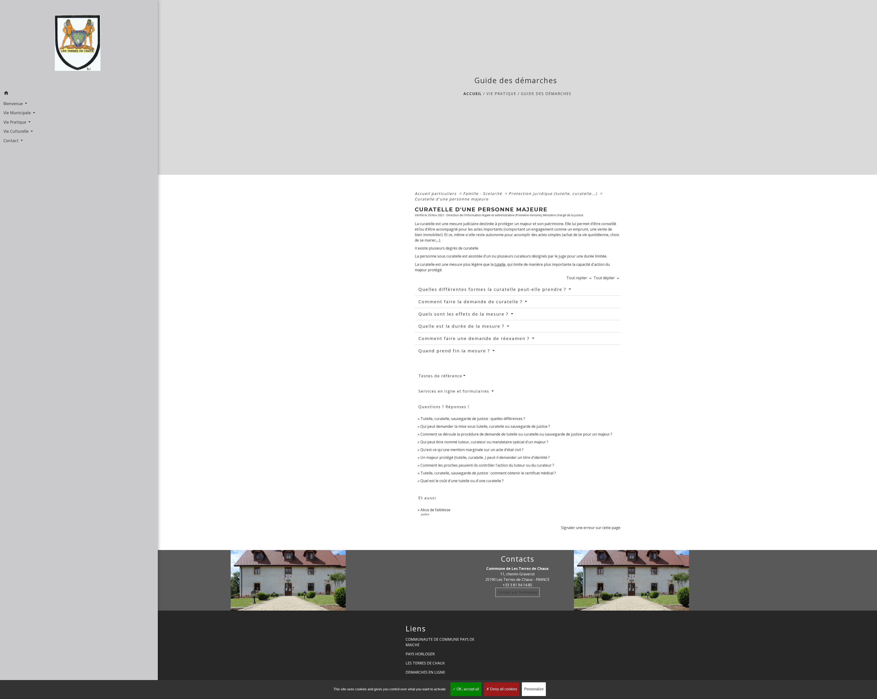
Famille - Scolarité (483, 193)
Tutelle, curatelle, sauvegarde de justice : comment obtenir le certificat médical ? (488, 473)
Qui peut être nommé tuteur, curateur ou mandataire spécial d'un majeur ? (484, 441)
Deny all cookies (503, 689)
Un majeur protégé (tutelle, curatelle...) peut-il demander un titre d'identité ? (485, 457)
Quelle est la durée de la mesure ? (462, 326)
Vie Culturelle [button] (16, 131)
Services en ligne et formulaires (454, 391)
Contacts (517, 559)
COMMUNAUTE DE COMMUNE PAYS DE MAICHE (440, 642)
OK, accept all (467, 689)
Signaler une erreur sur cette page (590, 527)
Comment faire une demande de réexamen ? (474, 338)
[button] (78, 94)
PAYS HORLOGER (420, 653)
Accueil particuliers (436, 193)
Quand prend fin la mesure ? (454, 351)
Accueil (472, 93)
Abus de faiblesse (435, 509)
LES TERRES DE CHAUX (425, 663)
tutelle (499, 264)
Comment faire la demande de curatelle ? (471, 302)
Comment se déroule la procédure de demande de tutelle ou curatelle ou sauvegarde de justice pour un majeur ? (516, 434)
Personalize (534, 689)
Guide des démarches (546, 93)
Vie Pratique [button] (15, 122)
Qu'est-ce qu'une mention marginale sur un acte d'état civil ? (471, 449)
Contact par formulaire (517, 592)
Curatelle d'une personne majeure (452, 199)
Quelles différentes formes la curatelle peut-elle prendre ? (493, 289)
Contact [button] (11, 140)
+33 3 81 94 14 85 (517, 584)
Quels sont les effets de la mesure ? (464, 314)
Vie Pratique (501, 93)
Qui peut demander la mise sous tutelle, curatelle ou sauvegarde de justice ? (485, 426)
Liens (416, 628)
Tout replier (579, 277)
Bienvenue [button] (13, 103)
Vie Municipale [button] (17, 112)
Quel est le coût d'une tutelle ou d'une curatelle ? (462, 480)
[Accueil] (79, 44)
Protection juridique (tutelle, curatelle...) (554, 193)
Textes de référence (440, 375)
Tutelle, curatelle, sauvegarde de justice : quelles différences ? (472, 418)
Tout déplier (607, 277)
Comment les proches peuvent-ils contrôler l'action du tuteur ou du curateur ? (487, 465)
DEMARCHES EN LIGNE (425, 672)
